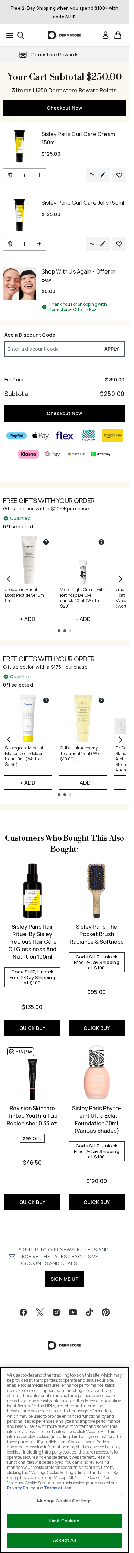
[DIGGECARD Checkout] (88, 435)
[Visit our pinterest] (106, 1312)
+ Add (27, 619)
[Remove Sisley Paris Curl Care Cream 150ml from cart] (10, 175)
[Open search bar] (20, 35)
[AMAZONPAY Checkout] (112, 435)
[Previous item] (8, 578)
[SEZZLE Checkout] (76, 454)
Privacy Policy (21, 1488)
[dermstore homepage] (64, 35)
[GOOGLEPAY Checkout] (52, 454)
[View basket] (117, 35)
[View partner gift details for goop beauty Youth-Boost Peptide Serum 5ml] (46, 542)
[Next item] (120, 578)
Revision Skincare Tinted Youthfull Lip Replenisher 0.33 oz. (32, 1115)
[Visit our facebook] (23, 1312)
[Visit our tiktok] (89, 1312)
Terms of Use (57, 1488)
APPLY (111, 349)
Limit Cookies (64, 1520)
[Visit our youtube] (73, 1312)
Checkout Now (64, 108)
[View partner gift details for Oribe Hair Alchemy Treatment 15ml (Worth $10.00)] (101, 700)
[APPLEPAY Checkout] (40, 435)
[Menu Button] (7, 35)
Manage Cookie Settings (64, 1501)
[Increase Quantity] (39, 175)
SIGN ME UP (64, 1279)
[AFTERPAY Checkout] (100, 454)
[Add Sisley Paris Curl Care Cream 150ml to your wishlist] (119, 175)
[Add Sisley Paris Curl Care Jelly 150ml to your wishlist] (119, 244)
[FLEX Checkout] (64, 435)
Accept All (64, 1540)
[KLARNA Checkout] (28, 454)
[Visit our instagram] (56, 1312)
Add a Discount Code (30, 335)
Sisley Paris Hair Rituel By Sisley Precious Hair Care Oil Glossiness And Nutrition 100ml (32, 941)
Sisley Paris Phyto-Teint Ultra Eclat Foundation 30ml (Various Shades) (96, 1119)
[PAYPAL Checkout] (16, 435)
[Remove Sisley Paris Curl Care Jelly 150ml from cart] (10, 244)
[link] (105, 35)
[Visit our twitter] (40, 1312)
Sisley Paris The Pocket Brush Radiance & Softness (97, 934)
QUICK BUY (32, 1028)
